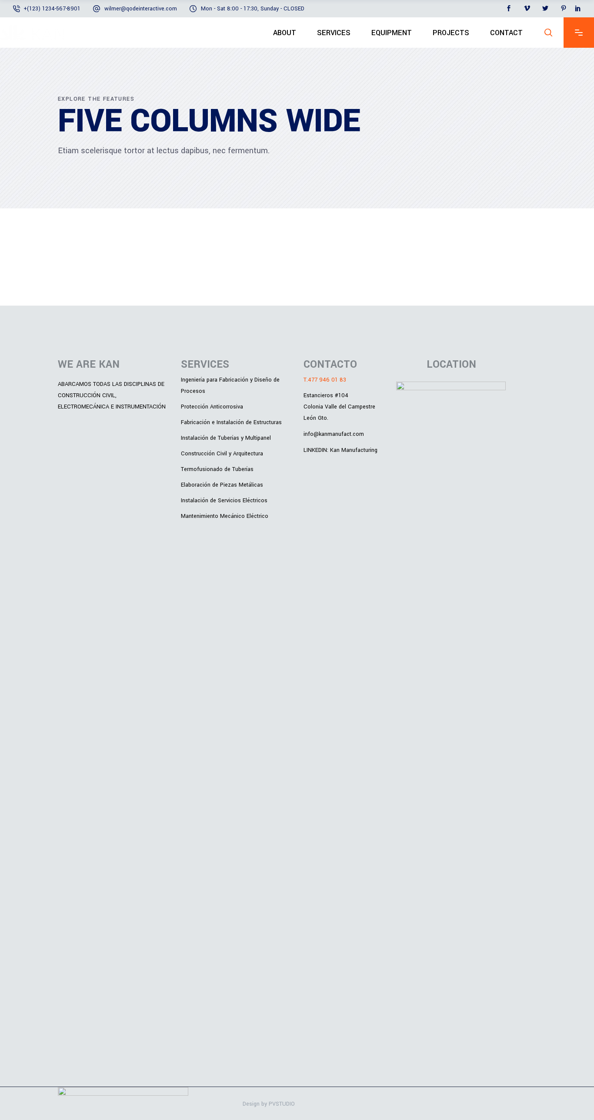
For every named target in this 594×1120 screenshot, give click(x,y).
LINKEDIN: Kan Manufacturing (340, 450)
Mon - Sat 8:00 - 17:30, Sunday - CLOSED (252, 9)
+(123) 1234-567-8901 (51, 9)
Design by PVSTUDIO (269, 1104)
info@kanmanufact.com (334, 434)
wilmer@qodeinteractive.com (140, 9)
